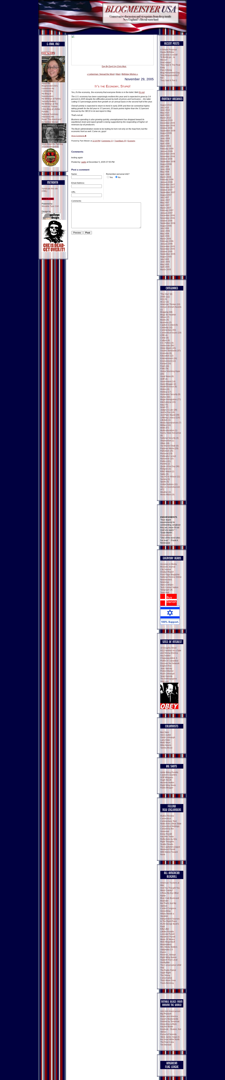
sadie (83, 162)
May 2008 (164, 172)
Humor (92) (165, 397)
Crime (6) (164, 338)
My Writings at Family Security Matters (51, 100)
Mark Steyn (165, 742)
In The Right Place (168, 921)
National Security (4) (169, 438)
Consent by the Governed (167, 830)
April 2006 (164, 236)
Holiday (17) (165, 392)
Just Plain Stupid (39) (169, 415)
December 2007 (167, 184)
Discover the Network (169, 663)
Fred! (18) (164, 366)
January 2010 (166, 120)
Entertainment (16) (168, 358)
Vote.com (164, 681)
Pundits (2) (165, 464)
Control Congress (168, 908)
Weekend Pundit (167, 849)
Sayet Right (165, 973)
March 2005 (165, 269)
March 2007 (165, 208)
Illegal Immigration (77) (170, 399)
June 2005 (165, 262)
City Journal (165, 569)
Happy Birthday (167, 52)
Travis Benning (167, 983)
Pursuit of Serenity (168, 1034)
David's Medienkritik (169, 1019)
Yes (111, 177)
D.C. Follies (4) (167, 343)
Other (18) (164, 443)
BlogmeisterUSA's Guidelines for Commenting (50, 88)
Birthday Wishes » (130, 74)
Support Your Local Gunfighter (168, 961)
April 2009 (164, 143)
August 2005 (166, 257)
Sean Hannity (166, 676)
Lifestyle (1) (165, 420)
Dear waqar (165, 62)
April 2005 (164, 267)
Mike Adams (165, 745)
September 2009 (167, 131)
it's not (141, 92)
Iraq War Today (167, 836)
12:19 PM (96, 141)
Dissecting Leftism (168, 1024)
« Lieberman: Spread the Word (100, 74)
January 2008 (166, 182)
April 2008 (164, 174)
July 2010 (164, 107)
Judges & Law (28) (168, 410)
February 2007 (166, 210)
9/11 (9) (163, 299)
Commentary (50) (168, 330)
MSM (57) (164, 428)
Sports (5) (164, 482)
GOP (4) (164, 379)
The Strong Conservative (166, 976)
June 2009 (165, 138)
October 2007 (166, 190)
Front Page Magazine (170, 574)
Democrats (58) (167, 345)
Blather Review (167, 816)
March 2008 (165, 177)
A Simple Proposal (168, 49)
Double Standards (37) (170, 351)
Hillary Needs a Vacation (167, 915)
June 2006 (165, 231)
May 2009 (164, 141)
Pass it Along (166, 70)
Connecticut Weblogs (169, 826)
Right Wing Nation (168, 957)
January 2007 (166, 213)
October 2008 (166, 159)
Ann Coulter (165, 735)
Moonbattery (165, 944)
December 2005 (167, 246)
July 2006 (164, 228)
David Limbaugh (167, 737)
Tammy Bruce (166, 748)
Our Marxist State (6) (169, 446)
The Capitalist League (170, 847)
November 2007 (167, 187)
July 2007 (164, 197)
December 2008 (167, 154)
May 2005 (164, 264)
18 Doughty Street (168, 648)
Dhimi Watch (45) (168, 348)
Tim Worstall (165, 1045)
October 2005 (166, 251)
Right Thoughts (167, 841)
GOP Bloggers (166, 777)
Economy (131, 141)
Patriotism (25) (166, 451)
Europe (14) (165, 363)
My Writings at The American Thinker (50, 105)
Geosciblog (165, 911)
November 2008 (167, 156)
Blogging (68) (166, 312)
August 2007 (166, 195)
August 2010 (166, 105)
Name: (74, 174)
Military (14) (165, 425)
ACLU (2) (164, 302)
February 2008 (166, 179)
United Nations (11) (169, 484)
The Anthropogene (168, 679)
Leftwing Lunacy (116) (170, 417)
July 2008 (164, 167)
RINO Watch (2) (167, 471)
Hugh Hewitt (165, 780)
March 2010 (165, 118)
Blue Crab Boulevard (169, 898)
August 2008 (166, 164)
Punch (163, 952)
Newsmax (164, 582)
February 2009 (166, 149)
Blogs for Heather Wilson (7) (168, 316)
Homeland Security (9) (170, 394)
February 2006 (166, 241)
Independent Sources (170, 919)
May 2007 (164, 202)
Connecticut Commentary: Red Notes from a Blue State (170, 821)
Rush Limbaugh (167, 673)
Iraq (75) (164, 405)
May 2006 (164, 233)
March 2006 (165, 239)
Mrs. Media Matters (168, 947)
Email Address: (78, 183)
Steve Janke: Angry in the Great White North (170, 1038)
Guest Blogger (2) (168, 384)
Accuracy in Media (168, 564)
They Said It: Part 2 (168, 80)
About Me (46, 83)
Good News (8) (167, 376)
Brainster (164, 901)
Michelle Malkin (167, 782)
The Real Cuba (167, 1042)
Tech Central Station (169, 587)
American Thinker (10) (170, 304)
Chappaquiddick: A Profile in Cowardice (169, 659)
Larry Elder (165, 740)
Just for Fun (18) (167, 412)
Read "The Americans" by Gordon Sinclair (52, 120)
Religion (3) (165, 469)
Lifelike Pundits (167, 931)
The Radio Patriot (168, 970)
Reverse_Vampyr (168, 955)
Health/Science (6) (168, 386)
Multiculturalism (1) (168, 430)
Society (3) (165, 479)
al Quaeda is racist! (168, 55)
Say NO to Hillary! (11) (170, 476)
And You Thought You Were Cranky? (170, 889)
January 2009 (166, 151)
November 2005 (167, 249)
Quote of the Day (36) (169, 466)
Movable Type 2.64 (50, 206)
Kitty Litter (164, 929)
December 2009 (167, 123)
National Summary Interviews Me (50, 115)
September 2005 (167, 254)
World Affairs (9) (167, 494)
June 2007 (165, 200)
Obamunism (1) (167, 441)
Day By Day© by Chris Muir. (114, 66)
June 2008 (165, 169)
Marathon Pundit (167, 937)
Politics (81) (165, 461)
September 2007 (167, 192)
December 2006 (167, 215)
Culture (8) (165, 340)
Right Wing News (168, 785)
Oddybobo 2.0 (166, 949)
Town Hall (164, 592)
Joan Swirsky (166, 668)
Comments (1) (107, 141)
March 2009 (165, 146)
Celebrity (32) (166, 327)
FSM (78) (164, 368)
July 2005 (164, 259)
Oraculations (166, 535)
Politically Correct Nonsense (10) (168, 457)
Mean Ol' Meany (167, 939)
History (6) (164, 389)
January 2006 (166, 244)
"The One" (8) (166, 294)
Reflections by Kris (168, 839)
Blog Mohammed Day (170, 73)
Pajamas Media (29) (169, 448)
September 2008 (167, 161)
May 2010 (164, 113)
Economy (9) (166, 353)
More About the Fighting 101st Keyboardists (52, 145)
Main (118, 74)
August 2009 (166, 133)
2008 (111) (165, 297)
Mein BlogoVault (167, 942)
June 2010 (165, 110)
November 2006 (167, 218)
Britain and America (169, 1016)
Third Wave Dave (168, 980)
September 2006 (167, 223)
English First (165, 666)
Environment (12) (168, 361)
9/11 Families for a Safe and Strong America (170, 651)
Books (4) (164, 320)
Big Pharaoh (165, 1014)
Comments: (76, 201)
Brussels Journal (167, 567)
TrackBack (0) (120, 141)
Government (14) (167, 381)
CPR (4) (164, 335)
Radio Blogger (166, 788)
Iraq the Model (166, 1026)
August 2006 (166, 226)
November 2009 (167, 125)
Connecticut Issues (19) (170, 333)
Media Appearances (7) (170, 423)
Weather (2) (165, 492)
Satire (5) (164, 474)
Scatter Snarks (166, 844)
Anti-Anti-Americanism (170, 1011)
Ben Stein (164, 732)
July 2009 (164, 136)
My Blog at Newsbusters (47, 94)
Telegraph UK (166, 590)
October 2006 (166, 221)
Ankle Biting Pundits (169, 772)
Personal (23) (166, 453)
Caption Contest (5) (169, 325)
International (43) (168, 402)
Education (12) (166, 356)
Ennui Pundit (166, 834)
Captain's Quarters (168, 775)
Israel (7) (164, 407)
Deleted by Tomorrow (169, 1021)
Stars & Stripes (166, 585)
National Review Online (171, 577)
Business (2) (165, 322)
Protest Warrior (167, 671)
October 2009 (166, 128)
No (119, 177)
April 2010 (164, 115)
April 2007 (164, 205)
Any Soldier (165, 655)
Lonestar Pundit (167, 934)
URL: (73, 192)
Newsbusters (166, 579)
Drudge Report (167, 572)
